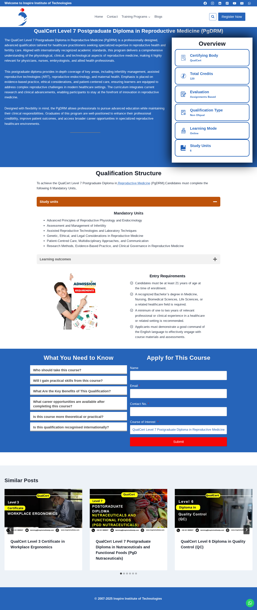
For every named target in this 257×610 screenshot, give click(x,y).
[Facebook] (205, 3)
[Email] (242, 3)
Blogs (158, 16)
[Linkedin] (220, 3)
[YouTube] (234, 3)
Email (135, 386)
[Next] (246, 529)
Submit (178, 442)
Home (99, 16)
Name (134, 368)
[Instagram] (212, 3)
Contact (112, 16)
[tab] (121, 573)
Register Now (232, 17)
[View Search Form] (212, 16)
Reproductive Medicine (133, 183)
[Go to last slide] (11, 529)
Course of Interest (144, 422)
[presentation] (43, 511)
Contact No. (139, 404)
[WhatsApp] (249, 3)
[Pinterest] (227, 3)
